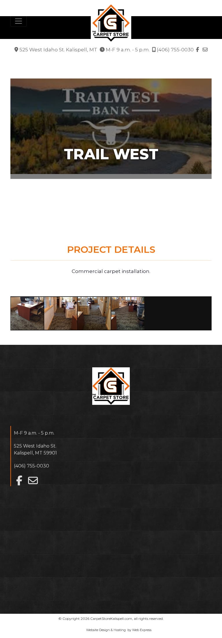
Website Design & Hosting (106, 630)
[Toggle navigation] (18, 21)
